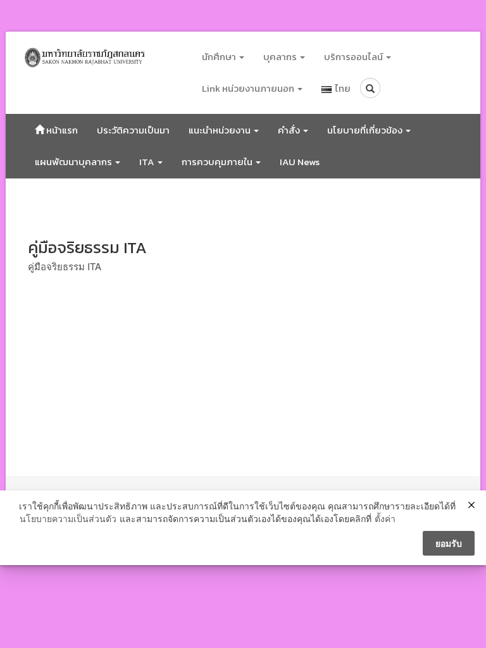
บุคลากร (281, 56)
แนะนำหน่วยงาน (220, 130)
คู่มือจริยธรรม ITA (64, 266)
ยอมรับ (448, 543)
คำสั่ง (290, 130)
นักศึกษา (220, 56)
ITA (147, 161)
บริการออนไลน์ (354, 56)
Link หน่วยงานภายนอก (249, 88)
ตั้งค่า (385, 519)
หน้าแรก (61, 130)
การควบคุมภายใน (218, 161)
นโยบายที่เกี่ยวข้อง (365, 130)
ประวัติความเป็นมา (133, 130)
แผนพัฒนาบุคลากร (74, 161)
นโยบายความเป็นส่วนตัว (68, 519)
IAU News (300, 161)
